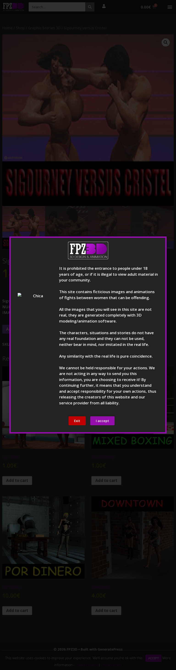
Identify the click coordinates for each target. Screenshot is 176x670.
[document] (88, 335)
